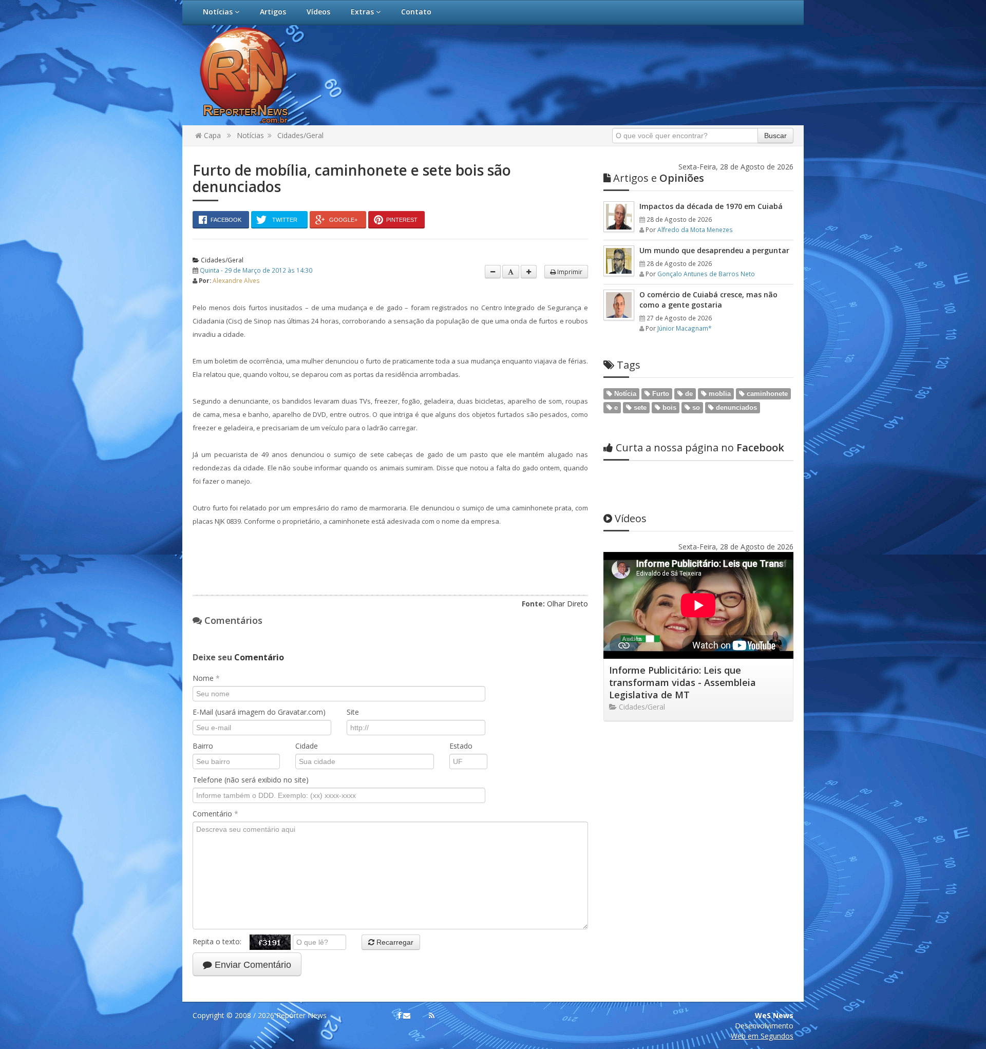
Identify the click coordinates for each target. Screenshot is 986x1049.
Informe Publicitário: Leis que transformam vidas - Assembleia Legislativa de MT (682, 682)
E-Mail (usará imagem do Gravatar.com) (259, 712)
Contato (416, 11)
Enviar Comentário (251, 965)
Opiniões (658, 178)
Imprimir (569, 272)
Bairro (203, 746)
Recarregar (393, 942)
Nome (206, 678)
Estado (460, 746)
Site (353, 712)
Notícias (219, 11)
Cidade (306, 746)
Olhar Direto (567, 603)
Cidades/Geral (300, 135)
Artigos (273, 11)
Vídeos (318, 11)
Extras (363, 11)
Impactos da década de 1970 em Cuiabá (711, 206)
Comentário (215, 813)
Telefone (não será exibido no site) (251, 780)
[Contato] (406, 1015)
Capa (211, 135)
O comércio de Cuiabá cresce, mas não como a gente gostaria (708, 300)
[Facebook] (399, 1015)
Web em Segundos (762, 1036)
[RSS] (431, 1015)
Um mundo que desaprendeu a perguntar (714, 250)
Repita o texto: (221, 941)
